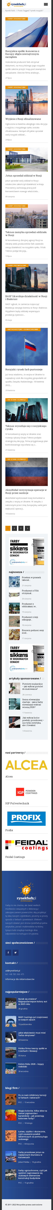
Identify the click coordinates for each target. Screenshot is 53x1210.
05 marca (22, 1055)
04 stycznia (29, 1144)
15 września (29, 1102)
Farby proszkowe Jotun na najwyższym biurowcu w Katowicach (31, 1155)
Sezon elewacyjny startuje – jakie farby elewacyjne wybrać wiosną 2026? (32, 703)
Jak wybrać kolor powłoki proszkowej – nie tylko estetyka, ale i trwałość (33, 721)
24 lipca (8, 139)
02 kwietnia (23, 1040)
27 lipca (8, 78)
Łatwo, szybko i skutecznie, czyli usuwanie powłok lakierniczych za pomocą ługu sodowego (33, 1135)
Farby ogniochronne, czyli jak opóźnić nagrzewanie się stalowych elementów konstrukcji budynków (32, 1174)
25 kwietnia (10, 390)
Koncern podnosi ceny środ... (33, 631)
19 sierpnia (26, 612)
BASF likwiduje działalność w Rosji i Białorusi (26, 298)
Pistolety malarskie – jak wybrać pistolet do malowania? (32, 686)
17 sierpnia (26, 638)
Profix (9, 830)
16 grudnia (36, 1162)
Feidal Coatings (15, 857)
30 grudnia (22, 1008)
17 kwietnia (27, 712)
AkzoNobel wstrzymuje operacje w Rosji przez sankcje (26, 491)
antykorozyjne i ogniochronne (23, 329)
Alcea (9, 776)
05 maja (8, 320)
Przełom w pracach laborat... (31, 578)
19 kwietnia (10, 513)
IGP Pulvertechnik (17, 803)
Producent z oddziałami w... (29, 605)
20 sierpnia (26, 598)
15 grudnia (28, 1182)
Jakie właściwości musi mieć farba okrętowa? (32, 1034)
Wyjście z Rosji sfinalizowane (23, 119)
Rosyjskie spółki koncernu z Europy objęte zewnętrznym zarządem (22, 54)
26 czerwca (27, 694)
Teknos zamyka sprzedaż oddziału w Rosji (26, 234)
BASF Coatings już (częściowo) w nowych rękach (33, 1018)
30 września (23, 1071)
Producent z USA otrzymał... (30, 592)
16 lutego (28, 1123)
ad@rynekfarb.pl (12, 970)
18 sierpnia (26, 625)
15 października (25, 1024)
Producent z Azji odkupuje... (30, 618)
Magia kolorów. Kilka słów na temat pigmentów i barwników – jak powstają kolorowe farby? (32, 1114)
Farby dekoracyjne (17, 19)
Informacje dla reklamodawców (19, 979)
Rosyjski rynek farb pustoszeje (23, 369)
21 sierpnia (26, 585)
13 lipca (8, 256)
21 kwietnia (10, 450)
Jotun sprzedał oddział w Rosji (23, 175)
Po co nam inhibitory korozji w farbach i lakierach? (32, 1096)
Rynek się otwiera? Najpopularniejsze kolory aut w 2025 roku (32, 1001)
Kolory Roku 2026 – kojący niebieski (31, 1065)
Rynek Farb (10, 10)
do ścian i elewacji (17, 400)
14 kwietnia (27, 731)
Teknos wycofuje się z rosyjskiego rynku (25, 427)
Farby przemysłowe (17, 265)
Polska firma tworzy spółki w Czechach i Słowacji (32, 1049)
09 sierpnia (10, 196)
